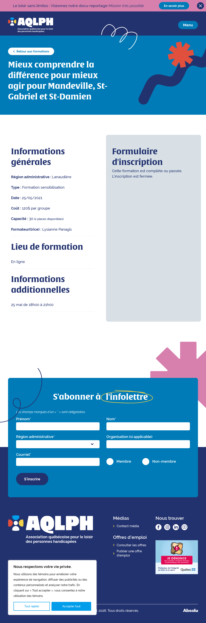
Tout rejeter (31, 606)
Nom (111, 419)
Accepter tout (71, 606)
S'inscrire (32, 479)
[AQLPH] (30, 25)
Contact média (128, 526)
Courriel (23, 454)
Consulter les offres (131, 545)
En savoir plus (174, 5)
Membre (123, 461)
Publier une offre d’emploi (129, 553)
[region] (52, 587)
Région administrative (35, 437)
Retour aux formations (32, 51)
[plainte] (177, 557)
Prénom (23, 419)
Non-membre (164, 461)
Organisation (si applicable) (129, 437)
